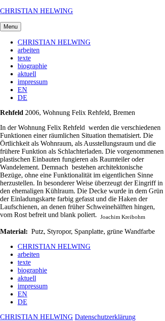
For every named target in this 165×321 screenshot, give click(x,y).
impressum (33, 81)
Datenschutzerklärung (105, 317)
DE (22, 97)
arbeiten (29, 50)
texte (24, 58)
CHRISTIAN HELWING (36, 11)
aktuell (27, 73)
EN (22, 89)
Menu (11, 26)
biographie (32, 66)
